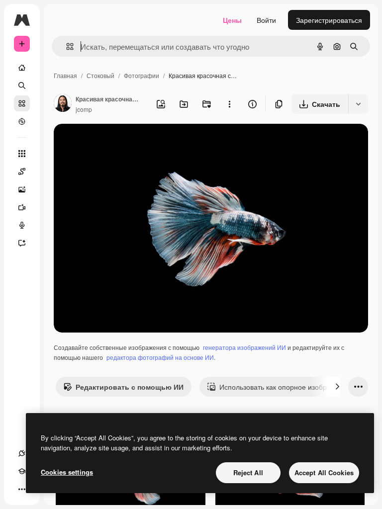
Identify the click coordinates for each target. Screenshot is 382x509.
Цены (232, 20)
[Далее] (337, 387)
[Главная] (22, 68)
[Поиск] (22, 85)
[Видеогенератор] (22, 207)
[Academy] (22, 471)
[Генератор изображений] (22, 189)
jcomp (84, 109)
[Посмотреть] (22, 121)
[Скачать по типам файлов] (358, 104)
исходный (120, 143)
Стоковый (100, 75)
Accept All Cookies (324, 472)
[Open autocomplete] (66, 46)
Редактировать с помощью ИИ (130, 387)
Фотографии (141, 75)
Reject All (248, 472)
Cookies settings (67, 472)
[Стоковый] (22, 103)
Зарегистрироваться (329, 20)
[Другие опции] (229, 104)
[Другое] (22, 489)
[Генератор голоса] (22, 225)
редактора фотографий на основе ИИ (160, 357)
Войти (266, 20)
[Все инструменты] (22, 154)
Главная (65, 75)
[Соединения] (22, 453)
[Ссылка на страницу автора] (63, 104)
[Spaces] (22, 171)
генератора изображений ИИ (244, 347)
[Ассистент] (22, 243)
